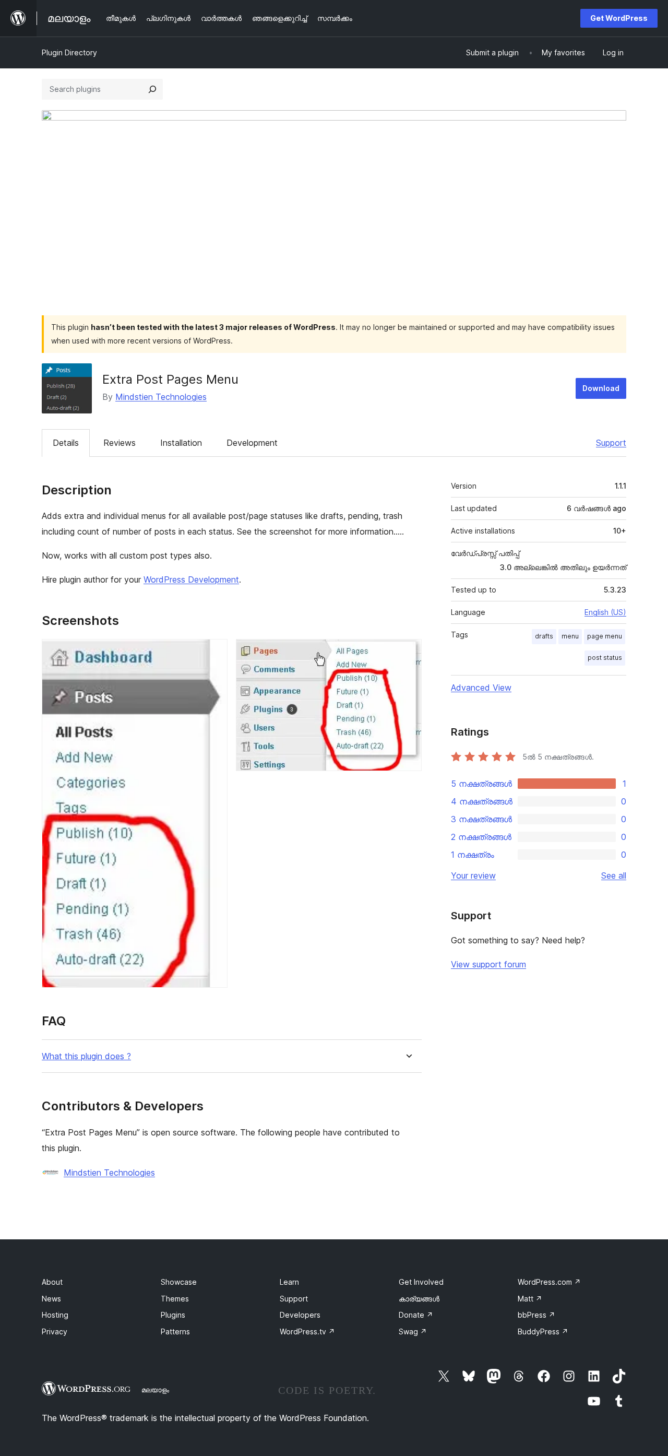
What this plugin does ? (86, 1056)
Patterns (175, 1331)
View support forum (488, 964)
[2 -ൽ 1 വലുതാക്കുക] (213, 653)
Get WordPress (619, 18)
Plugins (173, 1314)
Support (611, 442)
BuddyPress (543, 1331)
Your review (473, 875)
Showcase (179, 1281)
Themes (175, 1298)
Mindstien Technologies (161, 397)
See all (613, 875)
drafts (544, 636)
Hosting (55, 1314)
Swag (413, 1331)
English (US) (605, 612)
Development (252, 442)
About (52, 1281)
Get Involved (421, 1281)
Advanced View (481, 687)
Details (66, 442)
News (51, 1298)
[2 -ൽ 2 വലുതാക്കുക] (407, 653)
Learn (289, 1281)
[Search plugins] (152, 89)
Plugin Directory (69, 52)
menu (570, 636)
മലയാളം (155, 1390)
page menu (604, 636)
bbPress (536, 1314)
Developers (300, 1314)
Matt (530, 1298)
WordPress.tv (307, 1331)
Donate (416, 1314)
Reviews (119, 442)
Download (600, 388)
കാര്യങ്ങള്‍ (419, 1298)
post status (605, 657)
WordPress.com (549, 1281)
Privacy (54, 1331)
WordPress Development (191, 579)
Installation (181, 442)
